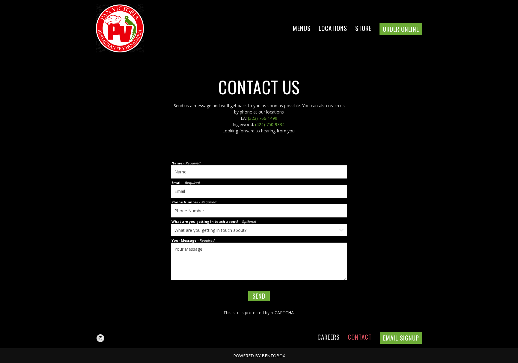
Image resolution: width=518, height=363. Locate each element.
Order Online (401, 29)
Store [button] (363, 28)
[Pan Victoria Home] (127, 28)
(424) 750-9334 (269, 124)
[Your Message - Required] (259, 261)
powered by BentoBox (259, 356)
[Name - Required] (259, 172)
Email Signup (401, 337)
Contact (360, 336)
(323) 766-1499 (262, 118)
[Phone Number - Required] (259, 210)
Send (259, 295)
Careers (328, 336)
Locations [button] (333, 28)
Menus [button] (302, 28)
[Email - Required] (259, 191)
